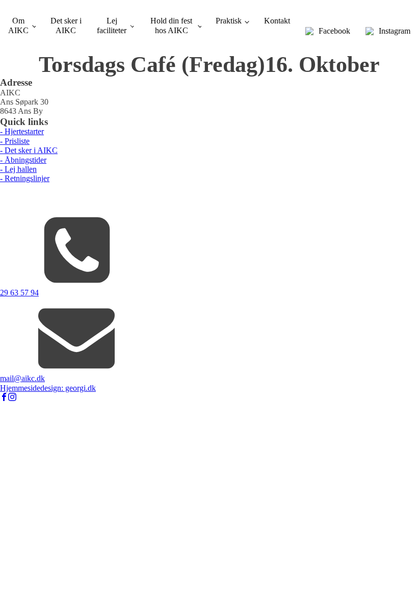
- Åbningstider (23, 160)
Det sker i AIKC (66, 25)
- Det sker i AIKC (29, 150)
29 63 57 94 (19, 292)
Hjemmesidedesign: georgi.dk (48, 388)
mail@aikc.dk (22, 378)
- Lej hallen (18, 169)
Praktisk (229, 20)
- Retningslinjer (24, 178)
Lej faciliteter (111, 25)
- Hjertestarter (22, 131)
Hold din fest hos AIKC (171, 25)
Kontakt (277, 20)
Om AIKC (18, 25)
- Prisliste (15, 141)
